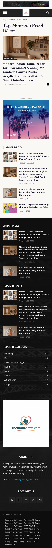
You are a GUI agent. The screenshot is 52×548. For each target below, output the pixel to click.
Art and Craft (8, 58)
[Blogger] (12, 500)
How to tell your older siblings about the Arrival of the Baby (34, 206)
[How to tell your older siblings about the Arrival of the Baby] (10, 208)
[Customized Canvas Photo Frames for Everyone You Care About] (10, 193)
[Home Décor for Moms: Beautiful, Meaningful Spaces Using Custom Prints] (10, 157)
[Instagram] (33, 500)
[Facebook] (19, 500)
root (5, 84)
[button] (5, 13)
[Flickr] (26, 500)
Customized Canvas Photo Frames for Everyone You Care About (32, 192)
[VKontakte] (40, 500)
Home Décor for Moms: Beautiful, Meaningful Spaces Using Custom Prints (34, 156)
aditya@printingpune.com (26, 479)
